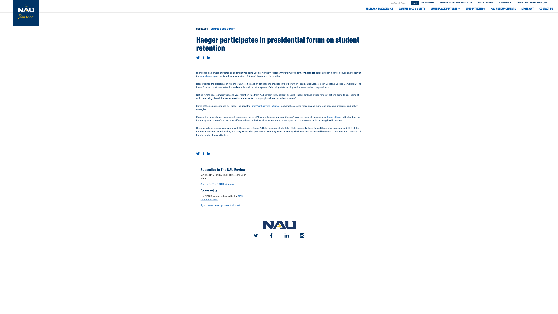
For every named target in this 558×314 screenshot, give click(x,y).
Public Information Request (533, 2)
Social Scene (485, 2)
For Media (504, 2)
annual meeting (208, 76)
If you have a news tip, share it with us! (220, 205)
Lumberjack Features (444, 8)
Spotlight (527, 8)
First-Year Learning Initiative (265, 105)
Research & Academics (379, 8)
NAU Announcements (503, 8)
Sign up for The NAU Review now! (218, 184)
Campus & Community (412, 8)
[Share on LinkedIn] (208, 57)
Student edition (475, 8)
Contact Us (546, 8)
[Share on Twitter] (198, 57)
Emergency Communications (456, 2)
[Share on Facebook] (203, 57)
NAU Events (427, 2)
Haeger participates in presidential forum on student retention (277, 43)
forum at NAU (334, 116)
